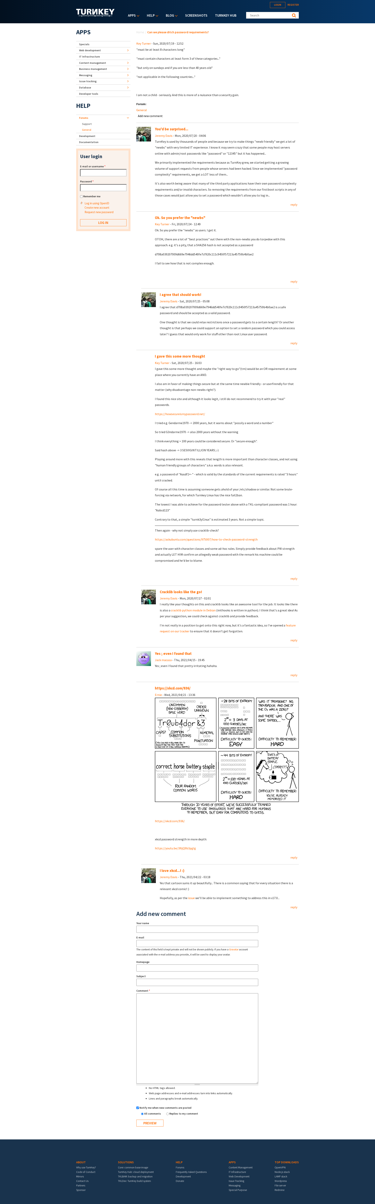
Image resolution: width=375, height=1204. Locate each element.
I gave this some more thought (180, 356)
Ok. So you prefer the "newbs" (180, 217)
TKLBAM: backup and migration (135, 1176)
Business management (93, 69)
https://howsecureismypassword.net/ (180, 414)
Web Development (239, 1176)
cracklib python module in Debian (193, 610)
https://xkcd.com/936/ (172, 688)
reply (293, 204)
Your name (142, 923)
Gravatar (233, 949)
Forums (83, 118)
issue (191, 898)
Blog (169, 15)
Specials (84, 44)
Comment (143, 990)
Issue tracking (87, 81)
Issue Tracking (236, 1181)
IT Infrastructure (89, 56)
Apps (131, 15)
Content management (92, 63)
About (81, 1162)
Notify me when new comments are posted (165, 1107)
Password (87, 181)
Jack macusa (163, 660)
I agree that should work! (180, 294)
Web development (90, 50)
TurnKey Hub (226, 15)
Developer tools (88, 94)
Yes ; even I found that (173, 653)
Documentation (88, 142)
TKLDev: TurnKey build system (134, 1181)
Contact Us (82, 1181)
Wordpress (281, 1181)
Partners (80, 1185)
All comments (153, 1113)
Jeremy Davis (163, 136)
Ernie (158, 695)
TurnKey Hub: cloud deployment (136, 1172)
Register (293, 4)
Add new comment (150, 116)
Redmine (279, 1190)
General (141, 110)
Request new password (99, 212)
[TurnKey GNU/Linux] (95, 15)
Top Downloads (287, 1162)
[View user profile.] (143, 134)
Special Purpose (238, 1190)
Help (150, 15)
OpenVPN (280, 1167)
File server (280, 1185)
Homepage (142, 961)
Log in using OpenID (97, 203)
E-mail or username (92, 166)
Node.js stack (282, 1172)
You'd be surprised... (171, 129)
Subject (141, 976)
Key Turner (143, 43)
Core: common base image (133, 1167)
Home (140, 32)
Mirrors (80, 1176)
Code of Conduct (85, 1172)
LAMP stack (281, 1176)
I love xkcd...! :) (172, 870)
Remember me (91, 196)
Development (87, 136)
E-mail (140, 937)
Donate (180, 1181)
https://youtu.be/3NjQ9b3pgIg (175, 848)
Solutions (126, 1162)
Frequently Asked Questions (191, 1172)
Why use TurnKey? (86, 1167)
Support (87, 124)
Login (277, 4)
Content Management (241, 1167)
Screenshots (196, 15)
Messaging (85, 75)
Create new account (97, 207)
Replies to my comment (183, 1113)
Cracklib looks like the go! (181, 592)
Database (85, 87)
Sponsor (81, 1190)
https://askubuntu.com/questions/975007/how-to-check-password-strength (206, 539)
